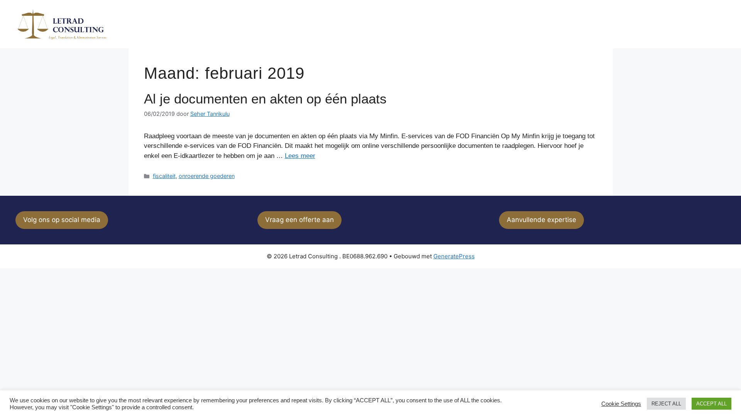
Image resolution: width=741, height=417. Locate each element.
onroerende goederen (207, 176)
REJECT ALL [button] (666, 404)
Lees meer (300, 155)
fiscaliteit (164, 176)
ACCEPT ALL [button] (711, 404)
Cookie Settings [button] (621, 404)
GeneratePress (454, 256)
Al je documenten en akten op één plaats (265, 98)
